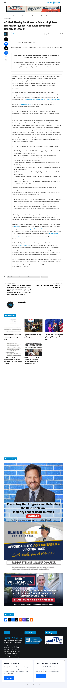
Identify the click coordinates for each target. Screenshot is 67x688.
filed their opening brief (23, 245)
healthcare (28, 276)
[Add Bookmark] (6, 60)
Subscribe (9, 678)
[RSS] (31, 619)
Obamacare (44, 276)
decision (16, 226)
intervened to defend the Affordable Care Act (31, 95)
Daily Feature (11, 276)
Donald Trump (20, 276)
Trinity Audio (27, 42)
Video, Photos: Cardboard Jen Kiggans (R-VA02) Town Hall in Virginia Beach (33, 336)
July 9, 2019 (11, 35)
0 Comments (57, 34)
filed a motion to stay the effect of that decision (32, 229)
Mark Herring (36, 276)
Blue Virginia (12, 33)
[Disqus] (33, 389)
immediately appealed (24, 104)
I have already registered (33, 685)
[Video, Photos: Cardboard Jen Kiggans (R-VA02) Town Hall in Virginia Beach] (33, 325)
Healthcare (8, 18)
